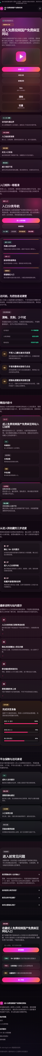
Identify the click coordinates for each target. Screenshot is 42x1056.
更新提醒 (2, 1039)
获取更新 (21, 950)
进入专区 (21, 980)
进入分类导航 (21, 220)
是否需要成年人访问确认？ (21, 874)
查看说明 (21, 81)
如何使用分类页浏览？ (21, 890)
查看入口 (21, 69)
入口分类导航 (4, 1024)
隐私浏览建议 (4, 1036)
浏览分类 (21, 75)
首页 (1, 1020)
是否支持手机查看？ (21, 898)
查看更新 (21, 226)
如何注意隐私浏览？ (21, 905)
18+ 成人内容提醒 (5, 1033)
